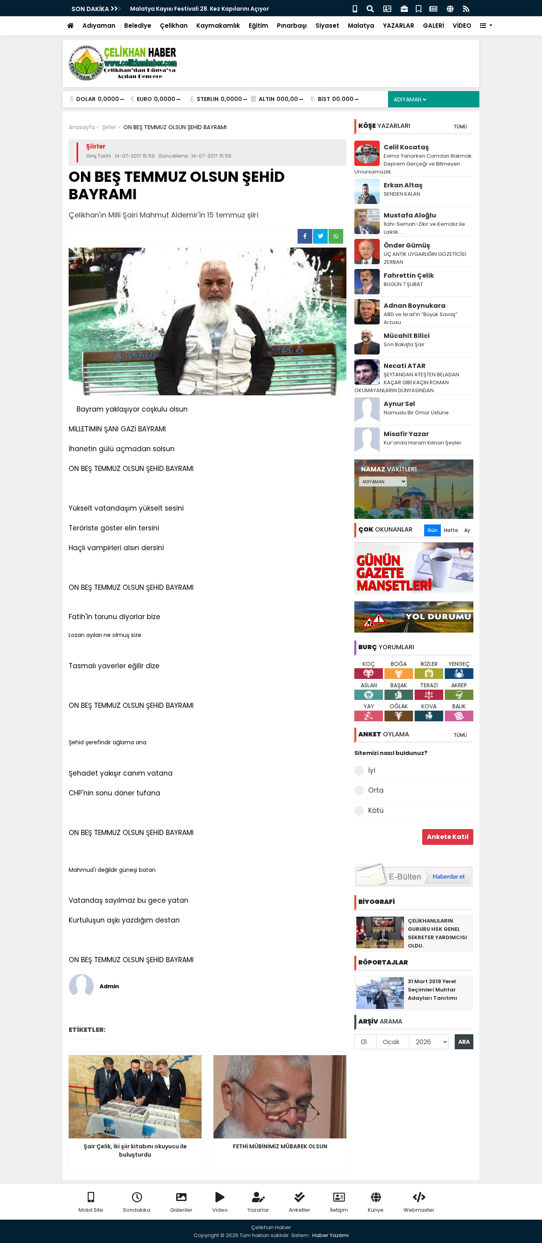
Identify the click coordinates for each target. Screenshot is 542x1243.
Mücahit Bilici (407, 335)
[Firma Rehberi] (404, 8)
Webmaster (419, 1210)
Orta (376, 790)
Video (220, 1210)
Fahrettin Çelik (409, 275)
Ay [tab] (467, 530)
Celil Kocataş (406, 147)
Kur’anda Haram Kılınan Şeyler (422, 442)
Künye (376, 1210)
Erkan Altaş (403, 185)
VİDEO (462, 25)
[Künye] (450, 8)
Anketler (299, 1210)
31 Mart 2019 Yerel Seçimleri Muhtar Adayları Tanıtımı (432, 990)
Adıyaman (99, 25)
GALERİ (433, 25)
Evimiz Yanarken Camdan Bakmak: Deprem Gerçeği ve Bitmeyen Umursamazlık (413, 163)
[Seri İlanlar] (418, 8)
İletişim (339, 1210)
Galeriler (181, 1210)
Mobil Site (91, 1210)
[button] (486, 26)
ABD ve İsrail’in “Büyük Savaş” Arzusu (420, 318)
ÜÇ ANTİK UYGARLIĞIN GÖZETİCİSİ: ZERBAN (425, 258)
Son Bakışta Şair (404, 344)
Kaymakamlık (218, 25)
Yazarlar (258, 1210)
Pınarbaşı (292, 25)
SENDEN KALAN (402, 194)
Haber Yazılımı (330, 1235)
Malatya (361, 25)
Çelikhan (174, 25)
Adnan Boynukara (415, 305)
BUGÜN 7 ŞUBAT (403, 284)
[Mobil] (355, 8)
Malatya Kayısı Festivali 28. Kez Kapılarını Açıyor (199, 9)
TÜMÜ (460, 126)
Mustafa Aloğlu (410, 215)
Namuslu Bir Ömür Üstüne (416, 412)
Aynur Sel (399, 403)
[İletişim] (387, 8)
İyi (371, 770)
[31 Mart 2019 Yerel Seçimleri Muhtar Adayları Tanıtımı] (380, 993)
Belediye (137, 25)
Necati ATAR (405, 365)
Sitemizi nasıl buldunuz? (390, 753)
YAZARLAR (398, 25)
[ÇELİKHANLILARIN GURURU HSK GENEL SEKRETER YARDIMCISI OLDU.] (380, 932)
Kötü (376, 810)
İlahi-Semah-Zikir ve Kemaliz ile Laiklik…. (424, 228)
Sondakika (136, 1210)
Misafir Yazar (406, 433)
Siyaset (327, 25)
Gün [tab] (432, 530)
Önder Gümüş (407, 245)
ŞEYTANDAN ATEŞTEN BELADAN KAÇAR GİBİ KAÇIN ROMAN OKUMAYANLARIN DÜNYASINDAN (406, 382)
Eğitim (258, 25)
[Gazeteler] (433, 8)
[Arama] (370, 8)
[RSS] (466, 8)
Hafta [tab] (451, 530)
